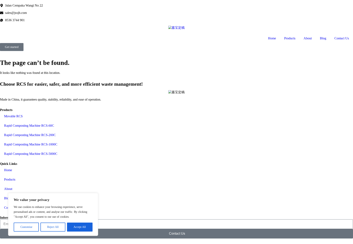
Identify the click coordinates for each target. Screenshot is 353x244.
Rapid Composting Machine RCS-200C (30, 135)
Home (272, 38)
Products (289, 38)
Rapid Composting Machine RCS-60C (29, 125)
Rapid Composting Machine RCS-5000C (30, 153)
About (308, 38)
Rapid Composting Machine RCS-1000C (30, 144)
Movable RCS (13, 116)
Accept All (80, 226)
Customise (26, 226)
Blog (323, 38)
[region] (53, 214)
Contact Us (341, 38)
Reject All (53, 226)
